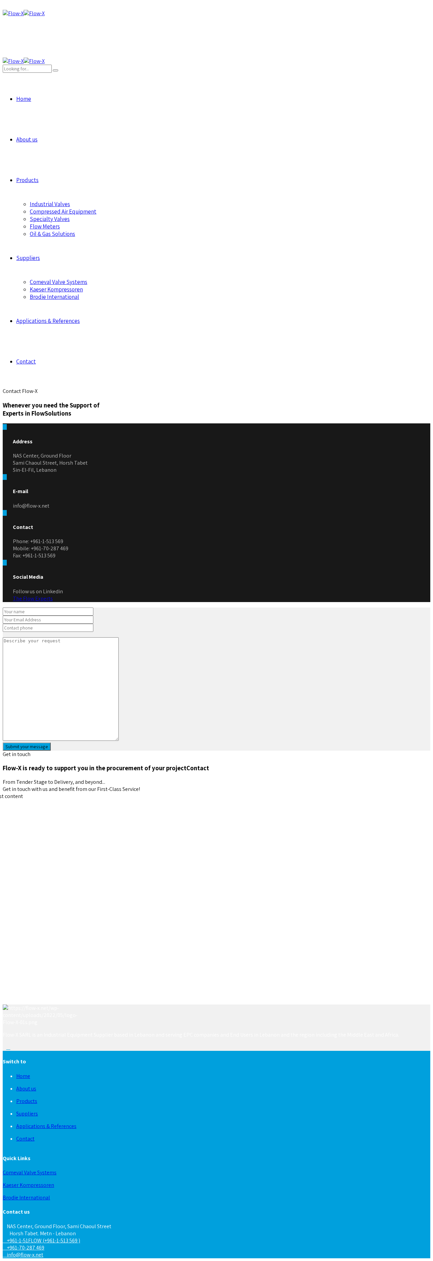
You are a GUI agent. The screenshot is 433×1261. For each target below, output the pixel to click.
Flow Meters (45, 226)
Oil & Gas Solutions (52, 234)
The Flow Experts (33, 598)
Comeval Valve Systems (58, 282)
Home (23, 99)
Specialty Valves (50, 219)
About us (27, 139)
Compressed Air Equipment (63, 211)
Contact (26, 361)
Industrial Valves (50, 204)
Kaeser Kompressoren (56, 289)
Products (27, 180)
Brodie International (54, 297)
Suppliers (28, 258)
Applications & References (48, 321)
